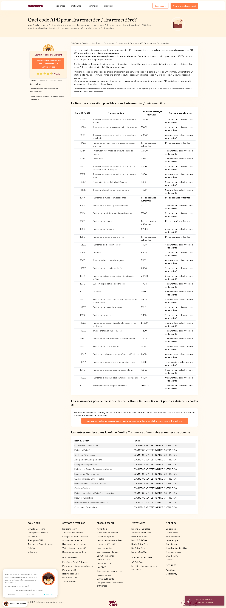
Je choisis (30, 595)
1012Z (82, 119)
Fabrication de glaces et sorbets (107, 244)
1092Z (83, 377)
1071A (82, 276)
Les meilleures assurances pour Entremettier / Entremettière (48, 63)
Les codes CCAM (104, 563)
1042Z (83, 143)
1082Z (83, 323)
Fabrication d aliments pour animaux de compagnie (115, 377)
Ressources (108, 5)
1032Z (83, 182)
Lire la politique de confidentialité (17, 586)
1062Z (83, 268)
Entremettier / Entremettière (87, 474)
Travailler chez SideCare (177, 548)
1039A (83, 127)
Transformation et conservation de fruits (111, 190)
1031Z (82, 174)
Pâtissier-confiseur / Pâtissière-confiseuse (93, 469)
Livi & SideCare (138, 548)
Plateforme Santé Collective (75, 562)
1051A (82, 213)
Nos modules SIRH (70, 573)
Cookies (169, 559)
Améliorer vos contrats (72, 532)
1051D (82, 237)
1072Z (83, 299)
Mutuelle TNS (34, 536)
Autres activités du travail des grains (109, 260)
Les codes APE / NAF (106, 544)
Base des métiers (104, 548)
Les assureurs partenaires (108, 552)
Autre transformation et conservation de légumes (115, 127)
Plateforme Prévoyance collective (77, 566)
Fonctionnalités (76, 5)
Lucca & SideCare (139, 540)
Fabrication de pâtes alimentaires (107, 307)
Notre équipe (172, 540)
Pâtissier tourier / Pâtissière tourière (90, 483)
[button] (15, 604)
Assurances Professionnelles (40, 544)
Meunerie (97, 252)
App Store (170, 570)
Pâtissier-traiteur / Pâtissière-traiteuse (91, 502)
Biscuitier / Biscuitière (83, 497)
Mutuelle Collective (36, 528)
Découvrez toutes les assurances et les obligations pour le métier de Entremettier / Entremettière (134, 421)
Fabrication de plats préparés (106, 346)
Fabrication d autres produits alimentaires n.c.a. (114, 362)
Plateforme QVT (69, 577)
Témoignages (172, 544)
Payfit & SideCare (139, 536)
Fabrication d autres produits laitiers (108, 237)
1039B (83, 190)
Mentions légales (173, 552)
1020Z (83, 166)
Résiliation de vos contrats (74, 552)
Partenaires (93, 5)
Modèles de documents (107, 532)
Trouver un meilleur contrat (184, 6)
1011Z (82, 135)
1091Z (82, 370)
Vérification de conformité (74, 548)
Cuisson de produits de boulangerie (109, 283)
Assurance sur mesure (72, 540)
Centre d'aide (172, 532)
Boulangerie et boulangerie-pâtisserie (110, 385)
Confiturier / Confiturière (85, 507)
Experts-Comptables (140, 528)
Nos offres (60, 5)
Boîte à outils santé (105, 578)
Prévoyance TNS (35, 540)
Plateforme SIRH (69, 570)
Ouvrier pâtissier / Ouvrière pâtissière (91, 478)
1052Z (83, 244)
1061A (82, 252)
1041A (82, 197)
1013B (82, 158)
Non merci (11, 595)
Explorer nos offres (71, 528)
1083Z (83, 330)
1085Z (83, 346)
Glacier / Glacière (82, 488)
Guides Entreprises (105, 536)
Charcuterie (98, 158)
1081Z (82, 315)
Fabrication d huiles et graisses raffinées (110, 205)
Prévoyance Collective (38, 532)
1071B (82, 283)
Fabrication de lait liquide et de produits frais (112, 213)
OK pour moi (48, 595)
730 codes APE (93, 74)
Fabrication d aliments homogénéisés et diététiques (116, 354)
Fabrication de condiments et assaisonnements (114, 338)
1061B (82, 260)
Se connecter (160, 6)
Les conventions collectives (109, 540)
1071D (83, 291)
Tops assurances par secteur (110, 571)
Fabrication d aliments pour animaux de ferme (113, 370)
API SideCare (137, 562)
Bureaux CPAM (103, 559)
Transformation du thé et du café (107, 330)
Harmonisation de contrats (74, 544)
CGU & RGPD (172, 555)
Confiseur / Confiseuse (84, 455)
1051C (82, 229)
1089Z (83, 362)
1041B (82, 205)
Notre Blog (102, 528)
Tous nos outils (69, 581)
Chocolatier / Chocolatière (86, 445)
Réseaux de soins (104, 575)
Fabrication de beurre (102, 221)
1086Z (83, 354)
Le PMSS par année (105, 555)
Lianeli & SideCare (139, 552)
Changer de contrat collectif (75, 536)
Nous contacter (173, 536)
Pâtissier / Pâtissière (83, 450)
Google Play (171, 573)
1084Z (83, 338)
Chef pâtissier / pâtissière (85, 464)
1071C (83, 385)
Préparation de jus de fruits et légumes (110, 182)
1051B (82, 221)
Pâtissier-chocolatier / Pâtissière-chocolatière (94, 493)
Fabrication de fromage (103, 229)
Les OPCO (101, 567)
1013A (82, 150)
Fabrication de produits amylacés (107, 268)
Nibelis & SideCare (139, 544)
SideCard (32, 548)
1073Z (83, 307)
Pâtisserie (97, 291)
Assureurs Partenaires (141, 532)
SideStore (32, 552)
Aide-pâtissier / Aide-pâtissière (88, 459)
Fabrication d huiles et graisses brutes (109, 197)
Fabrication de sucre (102, 315)
